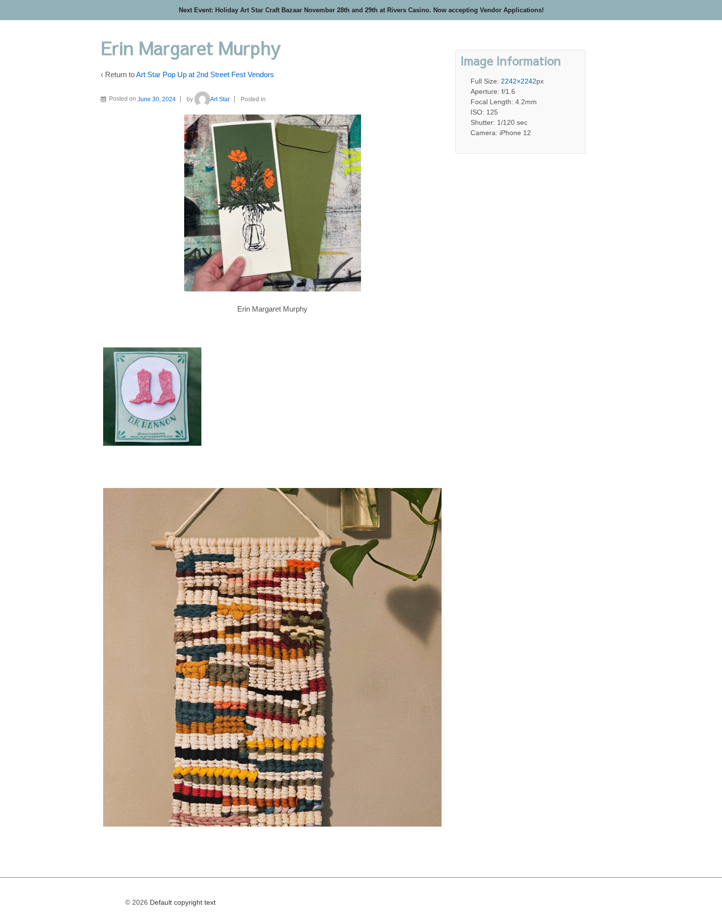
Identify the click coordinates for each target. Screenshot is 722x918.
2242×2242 (518, 81)
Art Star (220, 99)
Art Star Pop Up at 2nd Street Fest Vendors (205, 74)
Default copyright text (182, 902)
